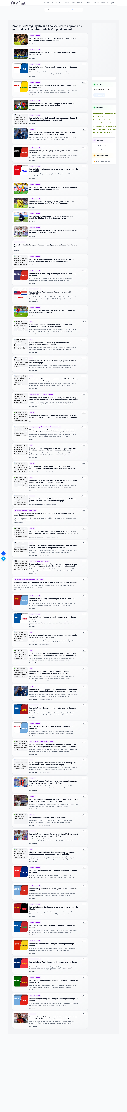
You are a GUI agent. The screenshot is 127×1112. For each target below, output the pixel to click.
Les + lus (54, 3)
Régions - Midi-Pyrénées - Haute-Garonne (42, 394)
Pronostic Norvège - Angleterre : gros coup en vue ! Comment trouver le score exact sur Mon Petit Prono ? (53, 782)
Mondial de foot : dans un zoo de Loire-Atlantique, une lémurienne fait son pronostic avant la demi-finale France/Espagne (50, 673)
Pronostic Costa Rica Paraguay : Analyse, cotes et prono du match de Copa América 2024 (52, 311)
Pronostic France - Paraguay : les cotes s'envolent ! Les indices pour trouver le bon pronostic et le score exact (53, 133)
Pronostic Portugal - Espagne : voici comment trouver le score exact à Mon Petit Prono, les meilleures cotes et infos (53, 1018)
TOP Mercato (34, 301)
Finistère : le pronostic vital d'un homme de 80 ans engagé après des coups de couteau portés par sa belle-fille (52, 853)
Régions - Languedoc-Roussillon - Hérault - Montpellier (46, 427)
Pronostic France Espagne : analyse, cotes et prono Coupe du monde (52, 709)
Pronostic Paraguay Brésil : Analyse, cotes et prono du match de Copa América (52, 54)
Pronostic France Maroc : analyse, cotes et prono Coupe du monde (52, 926)
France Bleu (34, 334)
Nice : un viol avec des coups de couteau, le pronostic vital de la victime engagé (53, 362)
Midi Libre (33, 439)
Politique (87, 3)
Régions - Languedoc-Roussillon (40, 561)
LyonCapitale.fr (19, 522)
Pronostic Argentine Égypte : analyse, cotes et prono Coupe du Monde (53, 1000)
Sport (33, 129)
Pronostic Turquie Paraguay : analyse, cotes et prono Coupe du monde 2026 (53, 170)
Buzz (60, 3)
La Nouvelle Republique (37, 421)
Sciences (79, 3)
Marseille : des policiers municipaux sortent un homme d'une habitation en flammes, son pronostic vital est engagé (53, 547)
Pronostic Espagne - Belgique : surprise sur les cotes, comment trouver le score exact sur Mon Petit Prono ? (53, 800)
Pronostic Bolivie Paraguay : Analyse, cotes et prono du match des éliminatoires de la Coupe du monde (53, 188)
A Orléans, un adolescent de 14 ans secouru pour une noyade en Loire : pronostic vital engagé (53, 636)
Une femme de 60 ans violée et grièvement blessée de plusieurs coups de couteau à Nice (50, 344)
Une (33, 412)
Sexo (73, 3)
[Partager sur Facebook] (3, 553)
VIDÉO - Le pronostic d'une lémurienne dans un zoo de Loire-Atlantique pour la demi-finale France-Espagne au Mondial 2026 (52, 655)
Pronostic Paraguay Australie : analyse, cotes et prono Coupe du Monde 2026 (52, 86)
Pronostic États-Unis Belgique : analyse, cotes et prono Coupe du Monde (53, 963)
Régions (103, 3)
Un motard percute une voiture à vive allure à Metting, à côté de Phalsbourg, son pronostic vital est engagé (53, 764)
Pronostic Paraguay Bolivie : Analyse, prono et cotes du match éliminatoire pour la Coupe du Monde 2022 (53, 119)
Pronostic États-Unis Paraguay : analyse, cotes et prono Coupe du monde (53, 275)
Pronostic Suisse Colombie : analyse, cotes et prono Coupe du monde (53, 945)
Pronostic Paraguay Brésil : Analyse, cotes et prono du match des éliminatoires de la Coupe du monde (52, 39)
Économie (96, 3)
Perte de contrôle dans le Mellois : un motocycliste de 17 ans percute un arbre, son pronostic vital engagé (52, 500)
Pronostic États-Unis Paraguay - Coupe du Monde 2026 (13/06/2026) (50, 293)
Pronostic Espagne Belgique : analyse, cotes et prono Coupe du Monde (53, 908)
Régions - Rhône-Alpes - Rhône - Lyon (26, 510)
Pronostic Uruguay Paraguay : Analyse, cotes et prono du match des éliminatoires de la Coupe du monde (51, 217)
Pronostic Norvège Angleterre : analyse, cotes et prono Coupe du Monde (53, 871)
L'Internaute (34, 142)
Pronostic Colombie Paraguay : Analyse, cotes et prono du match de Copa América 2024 (45, 246)
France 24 (33, 825)
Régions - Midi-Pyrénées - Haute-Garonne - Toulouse (30, 579)
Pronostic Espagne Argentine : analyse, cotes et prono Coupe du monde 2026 (52, 600)
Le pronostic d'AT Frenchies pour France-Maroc (47, 818)
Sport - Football (36, 35)
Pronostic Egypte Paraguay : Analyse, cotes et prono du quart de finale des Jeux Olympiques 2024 (53, 231)
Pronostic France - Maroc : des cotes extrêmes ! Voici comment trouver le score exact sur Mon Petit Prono (53, 835)
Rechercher (76, 10)
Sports (112, 3)
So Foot (33, 44)
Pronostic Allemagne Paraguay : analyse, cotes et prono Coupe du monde (53, 152)
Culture (67, 3)
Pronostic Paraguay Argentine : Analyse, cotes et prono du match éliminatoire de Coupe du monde (51, 105)
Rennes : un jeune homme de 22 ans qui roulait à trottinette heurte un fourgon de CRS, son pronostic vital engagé (52, 449)
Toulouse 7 (18, 590)
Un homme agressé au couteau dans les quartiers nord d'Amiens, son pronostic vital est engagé (50, 325)
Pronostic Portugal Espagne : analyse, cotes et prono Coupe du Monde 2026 (53, 981)
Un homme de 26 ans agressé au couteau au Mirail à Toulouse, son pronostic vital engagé (53, 380)
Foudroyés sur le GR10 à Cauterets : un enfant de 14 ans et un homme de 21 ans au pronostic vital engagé (53, 481)
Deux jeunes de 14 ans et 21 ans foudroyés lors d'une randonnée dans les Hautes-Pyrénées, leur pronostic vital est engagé (53, 468)
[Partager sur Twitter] (3, 559)
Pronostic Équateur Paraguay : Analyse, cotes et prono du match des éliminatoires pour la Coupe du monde (51, 203)
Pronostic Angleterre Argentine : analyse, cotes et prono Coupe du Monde (51, 727)
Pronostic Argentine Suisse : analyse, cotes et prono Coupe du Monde (53, 890)
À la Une (46, 3)
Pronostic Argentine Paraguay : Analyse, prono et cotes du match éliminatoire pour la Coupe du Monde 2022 (51, 260)
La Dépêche (34, 406)
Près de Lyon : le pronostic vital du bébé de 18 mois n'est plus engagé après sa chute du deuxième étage (44, 514)
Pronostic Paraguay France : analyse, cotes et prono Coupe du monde (53, 68)
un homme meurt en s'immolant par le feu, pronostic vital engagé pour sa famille (45, 582)
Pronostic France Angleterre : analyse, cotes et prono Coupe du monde (52, 618)
